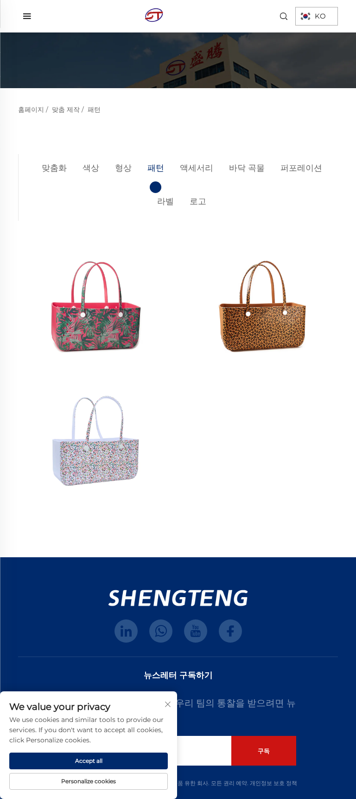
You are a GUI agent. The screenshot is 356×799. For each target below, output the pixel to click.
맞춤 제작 (66, 109)
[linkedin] (126, 631)
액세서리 (196, 168)
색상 (91, 168)
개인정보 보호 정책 (273, 783)
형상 (123, 168)
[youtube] (195, 631)
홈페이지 (31, 109)
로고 (198, 201)
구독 (264, 750)
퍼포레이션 (301, 168)
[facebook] (230, 631)
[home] (154, 15)
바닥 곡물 (247, 168)
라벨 (165, 201)
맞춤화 (54, 168)
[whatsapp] (160, 631)
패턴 (94, 109)
